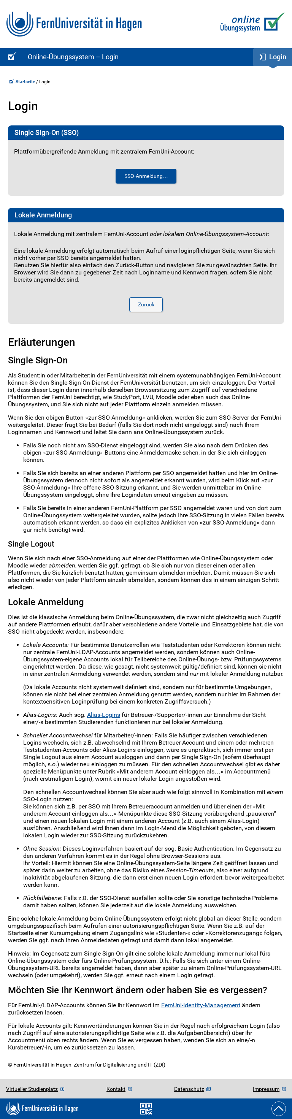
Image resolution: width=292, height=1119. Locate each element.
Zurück (146, 304)
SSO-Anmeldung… (146, 176)
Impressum (266, 1089)
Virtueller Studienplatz (32, 1089)
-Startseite (25, 81)
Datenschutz (189, 1089)
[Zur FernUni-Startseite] (74, 24)
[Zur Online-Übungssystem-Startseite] (251, 24)
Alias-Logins (103, 714)
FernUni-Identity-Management (200, 1005)
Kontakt (115, 1089)
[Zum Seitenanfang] (278, 1109)
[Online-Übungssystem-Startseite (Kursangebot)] (11, 57)
